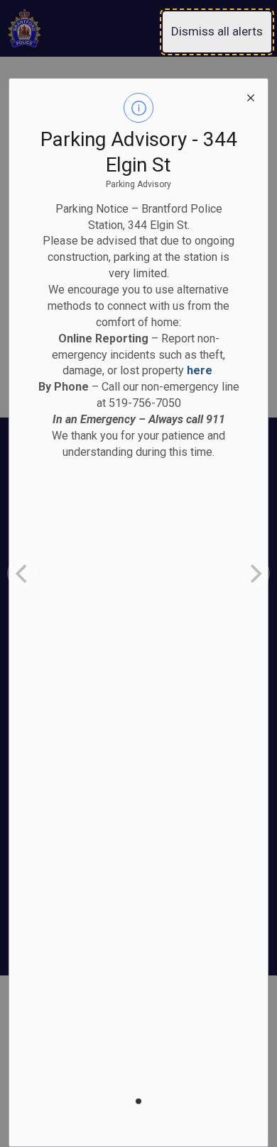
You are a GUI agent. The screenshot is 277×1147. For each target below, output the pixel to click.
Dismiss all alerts (217, 31)
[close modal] (251, 96)
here (199, 370)
